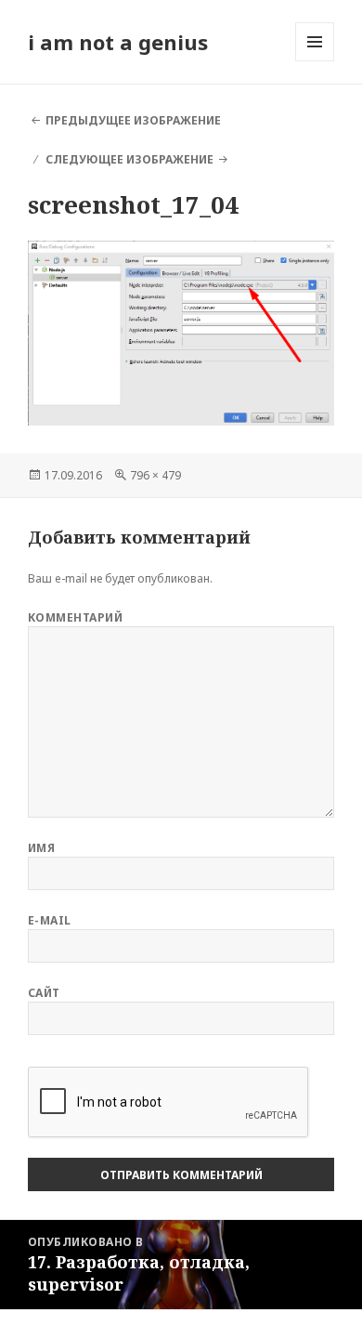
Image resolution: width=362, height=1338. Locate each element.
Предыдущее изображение (133, 120)
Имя (41, 848)
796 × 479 (155, 475)
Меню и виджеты (315, 60)
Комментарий (75, 617)
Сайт (44, 993)
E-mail (49, 920)
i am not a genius (118, 42)
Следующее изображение (129, 159)
